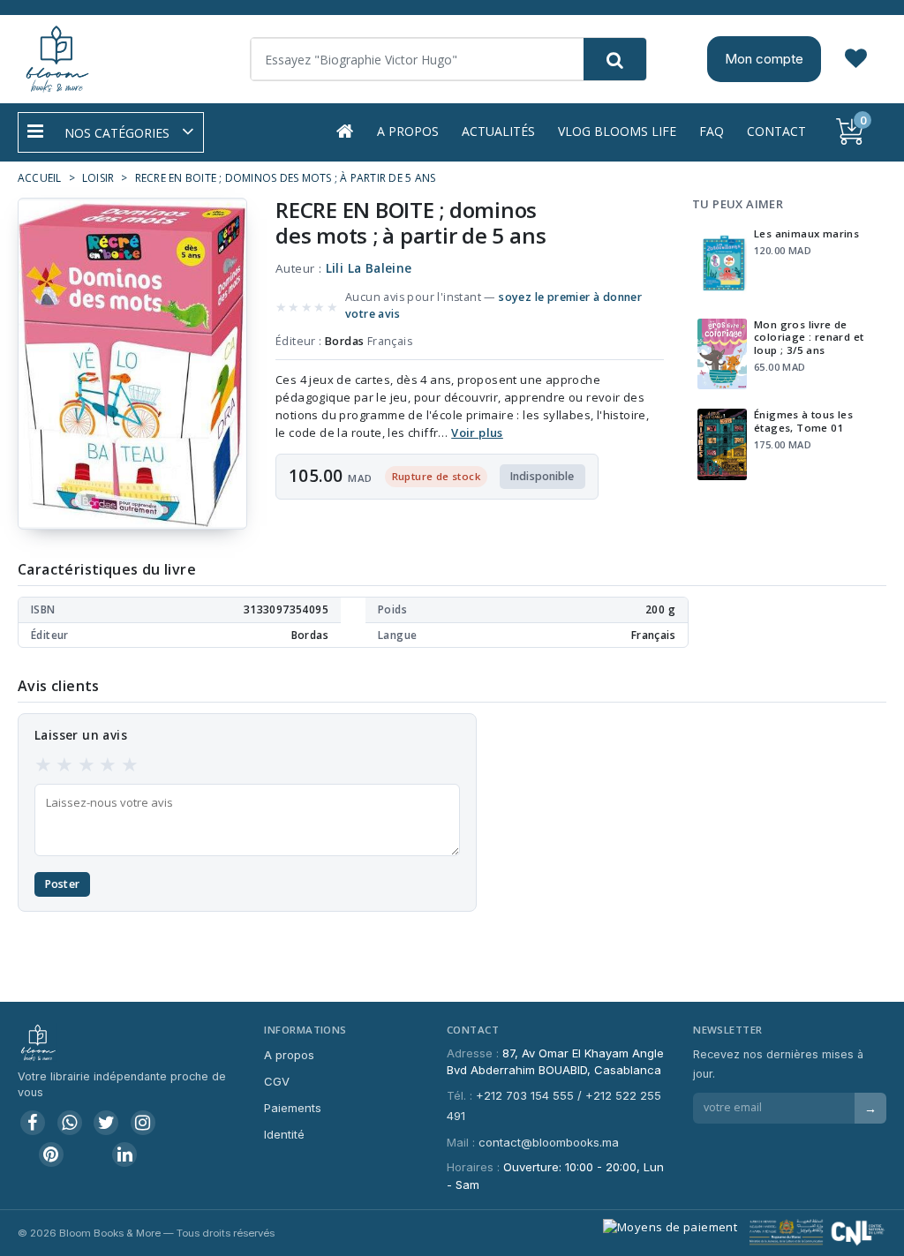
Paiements (292, 1108)
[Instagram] (143, 1122)
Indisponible (542, 476)
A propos (408, 131)
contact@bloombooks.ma (548, 1142)
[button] (111, 132)
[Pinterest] (51, 1154)
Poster (62, 883)
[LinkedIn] (124, 1154)
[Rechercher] (615, 59)
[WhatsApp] (69, 1122)
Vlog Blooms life (617, 131)
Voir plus (477, 432)
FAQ (711, 131)
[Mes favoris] (856, 59)
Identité (284, 1134)
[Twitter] (106, 1122)
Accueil (40, 177)
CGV (277, 1081)
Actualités (498, 131)
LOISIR (98, 177)
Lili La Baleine (369, 268)
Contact (776, 131)
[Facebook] (32, 1122)
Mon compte (764, 58)
